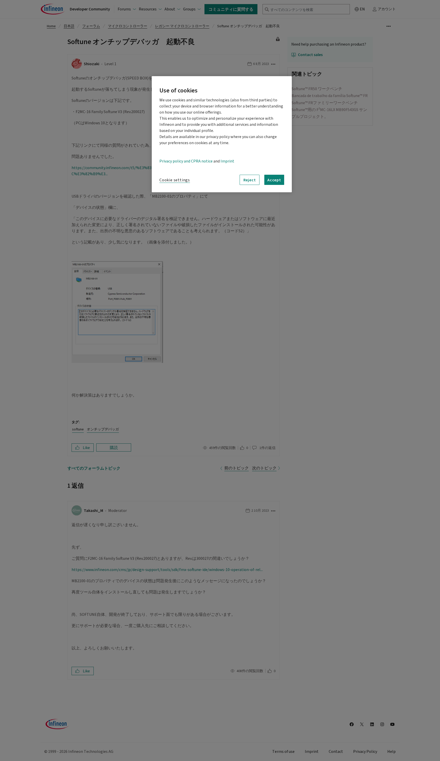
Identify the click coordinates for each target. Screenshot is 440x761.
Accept (274, 179)
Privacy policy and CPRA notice (186, 161)
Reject (249, 179)
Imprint (227, 161)
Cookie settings (174, 180)
